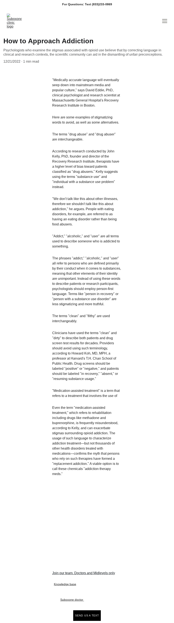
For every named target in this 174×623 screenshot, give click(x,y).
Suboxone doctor (72, 599)
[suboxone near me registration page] (91, 510)
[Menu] (164, 21)
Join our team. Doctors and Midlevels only (83, 573)
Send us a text (87, 615)
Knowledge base (65, 584)
